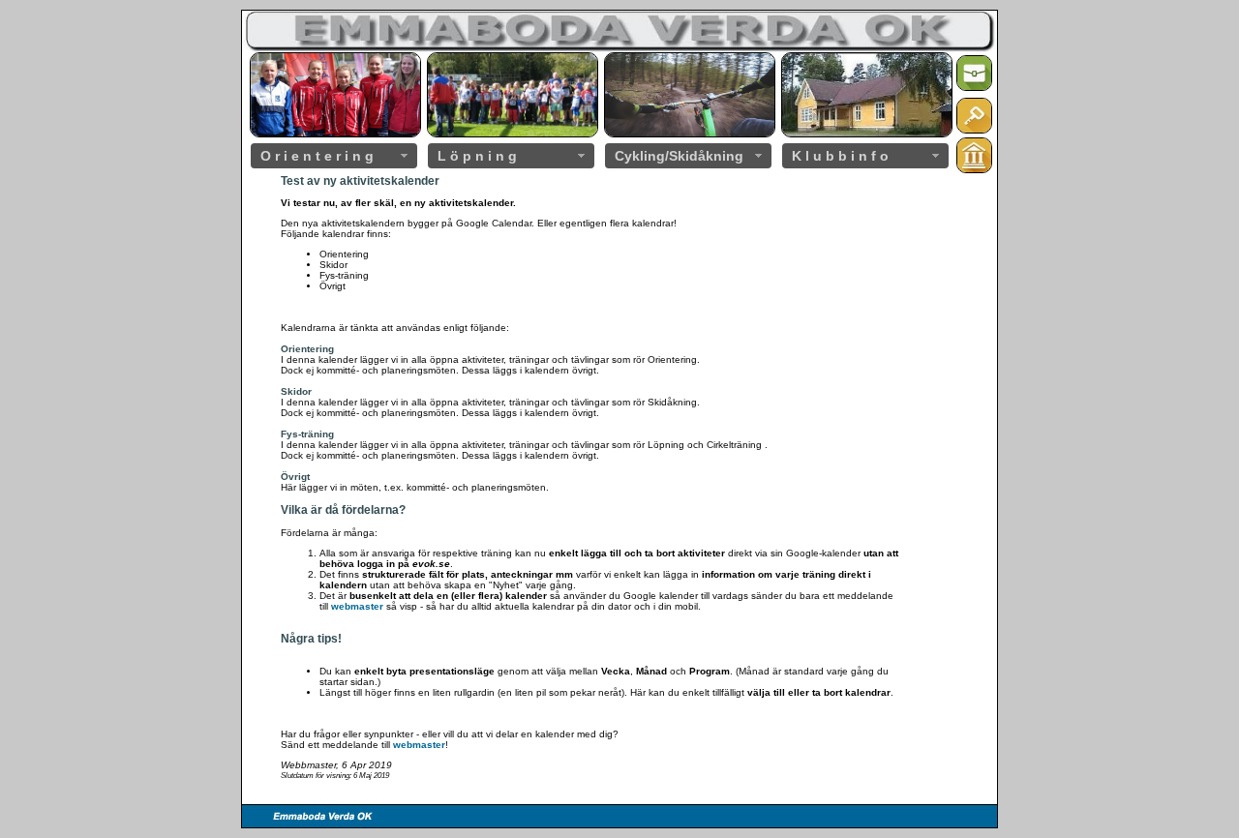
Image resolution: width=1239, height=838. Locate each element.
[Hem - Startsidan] (974, 170)
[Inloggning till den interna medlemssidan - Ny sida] (974, 130)
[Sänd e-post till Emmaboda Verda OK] (974, 87)
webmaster (357, 606)
